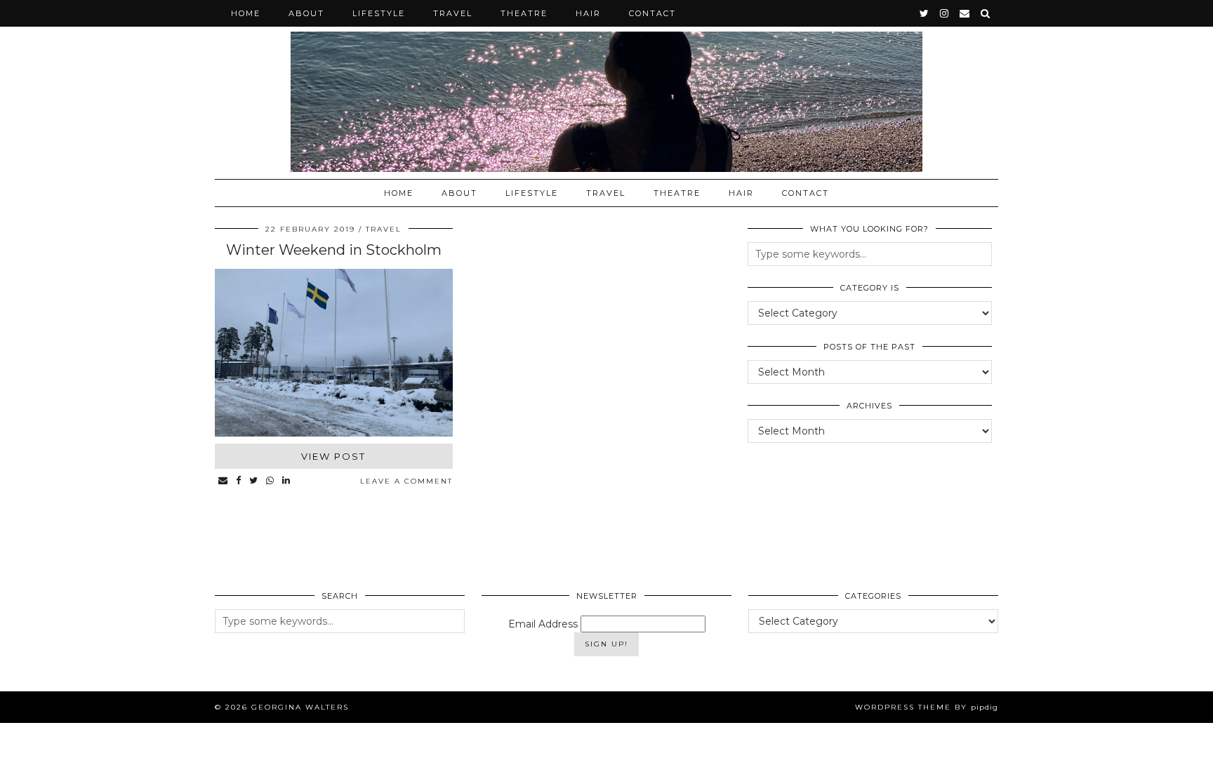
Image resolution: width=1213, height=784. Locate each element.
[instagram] (945, 13)
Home (245, 13)
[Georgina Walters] (606, 86)
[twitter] (925, 13)
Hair (588, 13)
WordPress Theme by (926, 707)
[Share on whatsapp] (271, 481)
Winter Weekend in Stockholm (334, 249)
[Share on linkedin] (287, 481)
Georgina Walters (300, 707)
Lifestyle (378, 13)
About (306, 13)
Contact (652, 13)
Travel (452, 13)
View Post (333, 456)
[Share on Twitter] (254, 481)
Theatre (524, 13)
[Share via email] (223, 481)
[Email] (965, 13)
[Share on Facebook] (239, 481)
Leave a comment (406, 481)
